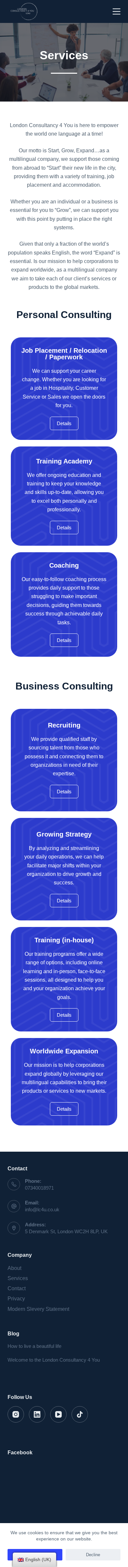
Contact (17, 1288)
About (14, 1268)
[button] (64, 423)
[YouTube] (58, 1414)
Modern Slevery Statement (38, 1309)
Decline (93, 1554)
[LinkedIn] (37, 1414)
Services (18, 1278)
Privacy (16, 1298)
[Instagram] (16, 1414)
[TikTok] (80, 1414)
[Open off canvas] (116, 11)
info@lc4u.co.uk (42, 1209)
